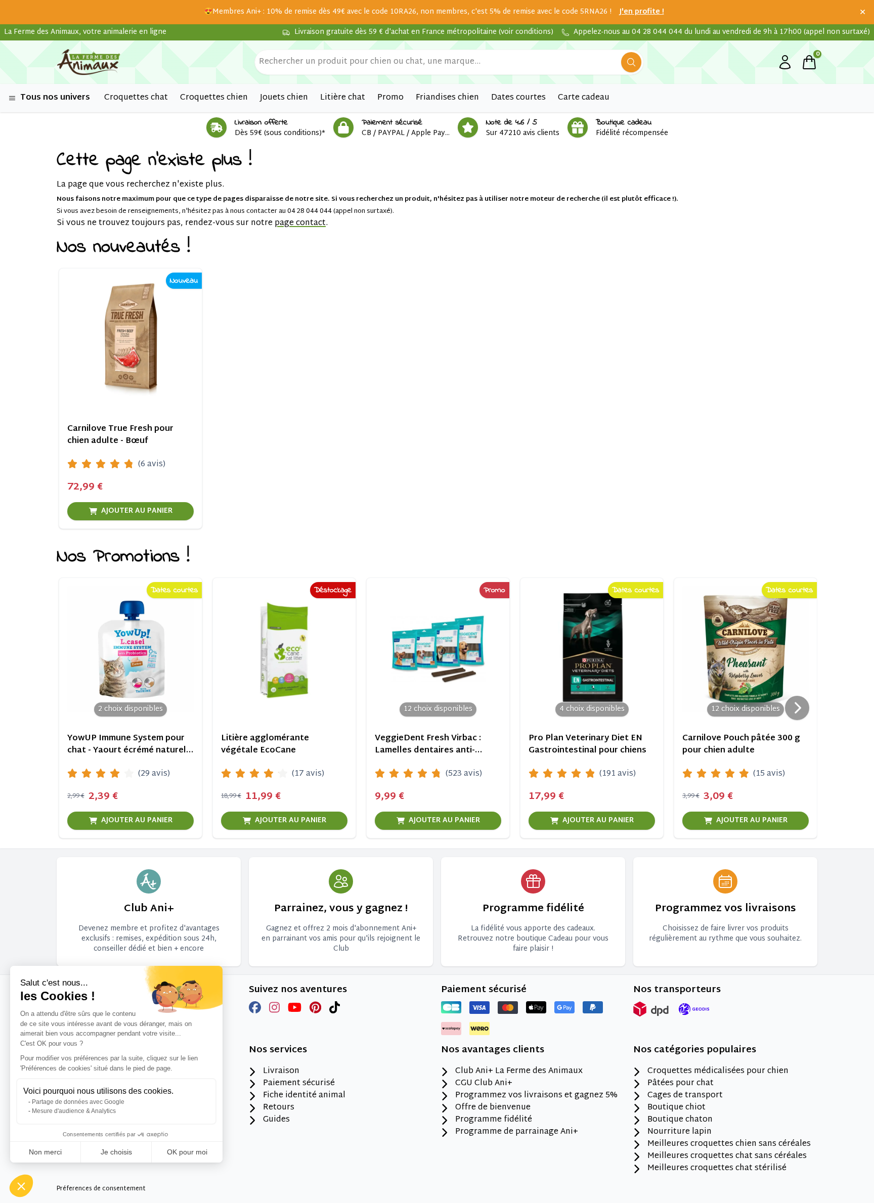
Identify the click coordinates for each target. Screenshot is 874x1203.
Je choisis (116, 1152)
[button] (21, 1186)
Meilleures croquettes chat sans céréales (727, 1156)
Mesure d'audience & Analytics (74, 1111)
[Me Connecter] (785, 62)
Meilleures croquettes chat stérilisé (716, 1169)
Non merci (45, 1152)
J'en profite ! (642, 12)
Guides (276, 1120)
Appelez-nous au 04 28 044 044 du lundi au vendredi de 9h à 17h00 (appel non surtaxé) (722, 32)
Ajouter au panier (136, 511)
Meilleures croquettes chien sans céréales (729, 1144)
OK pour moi (187, 1152)
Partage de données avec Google (78, 1101)
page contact (300, 223)
